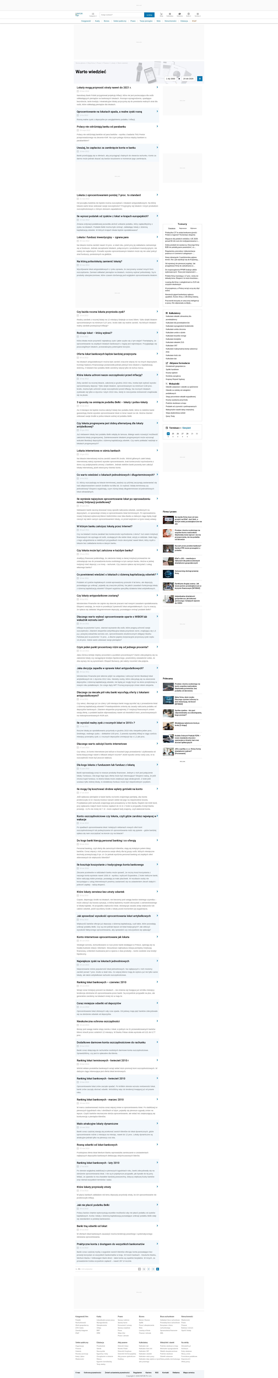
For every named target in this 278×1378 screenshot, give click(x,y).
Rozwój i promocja (81, 1354)
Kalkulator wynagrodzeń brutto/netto (180, 326)
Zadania (78, 1351)
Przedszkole (101, 1346)
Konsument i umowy (125, 1325)
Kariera (148, 1372)
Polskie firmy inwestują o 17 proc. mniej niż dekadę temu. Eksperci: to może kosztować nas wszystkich (181, 277)
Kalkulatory (174, 313)
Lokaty (113, 63)
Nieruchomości (170, 21)
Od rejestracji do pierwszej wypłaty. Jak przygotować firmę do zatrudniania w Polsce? (180, 265)
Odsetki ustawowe (166, 1356)
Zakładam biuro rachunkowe (170, 1320)
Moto (159, 21)
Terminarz (174, 427)
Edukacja (184, 21)
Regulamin (137, 1372)
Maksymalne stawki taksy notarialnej (180, 410)
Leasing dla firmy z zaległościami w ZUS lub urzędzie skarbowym (182, 283)
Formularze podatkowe (189, 1356)
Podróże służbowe (166, 1354)
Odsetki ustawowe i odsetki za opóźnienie (182, 387)
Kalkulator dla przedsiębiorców (178, 323)
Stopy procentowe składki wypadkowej (181, 397)
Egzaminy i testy (102, 1354)
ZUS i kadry (79, 1328)
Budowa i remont (187, 1328)
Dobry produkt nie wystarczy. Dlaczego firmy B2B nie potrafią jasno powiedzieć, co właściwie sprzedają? (182, 246)
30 (197, 434)
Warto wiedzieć (122, 63)
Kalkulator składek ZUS (175, 342)
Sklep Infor (121, 1333)
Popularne (171, 228)
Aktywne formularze (180, 363)
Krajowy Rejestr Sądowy (175, 379)
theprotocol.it (185, 1359)
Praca (120, 1330)
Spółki (141, 1322)
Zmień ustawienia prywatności (117, 1372)
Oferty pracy (185, 1361)
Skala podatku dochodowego (170, 1359)
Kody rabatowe (186, 1351)
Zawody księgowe (81, 1330)
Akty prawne (122, 1342)
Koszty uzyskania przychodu (177, 400)
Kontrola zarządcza (173, 376)
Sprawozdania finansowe (168, 1330)
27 (183, 434)
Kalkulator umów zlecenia (176, 329)
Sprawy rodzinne (123, 1320)
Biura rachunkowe (167, 1316)
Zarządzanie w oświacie (105, 1356)
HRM (98, 1333)
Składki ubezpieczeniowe (168, 1351)
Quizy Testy (170, 416)
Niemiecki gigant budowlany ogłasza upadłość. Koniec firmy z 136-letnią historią (181, 296)
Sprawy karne (122, 1322)
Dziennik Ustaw (123, 1346)
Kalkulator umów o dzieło (175, 332)
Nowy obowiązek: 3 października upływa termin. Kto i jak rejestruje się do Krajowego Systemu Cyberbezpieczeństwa (182, 258)
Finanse (106, 63)
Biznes (106, 21)
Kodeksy (121, 1359)
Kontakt (165, 1372)
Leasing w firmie (144, 1330)
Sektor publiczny (119, 21)
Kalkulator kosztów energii (176, 336)
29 (192, 434)
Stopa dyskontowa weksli (175, 413)
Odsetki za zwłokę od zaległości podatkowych (178, 391)
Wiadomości (185, 1320)
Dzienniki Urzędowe (124, 1351)
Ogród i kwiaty (186, 1330)
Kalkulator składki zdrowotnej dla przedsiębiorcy (178, 317)
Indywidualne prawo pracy (106, 1320)
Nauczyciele (101, 1351)
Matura (99, 1359)
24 (168, 434)
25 (173, 434)
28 (187, 434)
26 (178, 434)
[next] (157, 1269)
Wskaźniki (174, 383)
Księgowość (86, 21)
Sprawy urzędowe (124, 1328)
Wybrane (193, 228)
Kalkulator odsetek (145, 1354)
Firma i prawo (170, 511)
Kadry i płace (79, 1356)
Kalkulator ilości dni (173, 355)
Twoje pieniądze (146, 21)
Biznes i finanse (144, 1320)
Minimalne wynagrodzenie (169, 1348)
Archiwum (184, 1348)
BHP (98, 1330)
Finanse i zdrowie (145, 1333)
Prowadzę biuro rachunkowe (170, 1322)
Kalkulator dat (171, 359)
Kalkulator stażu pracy (146, 1356)
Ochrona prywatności (92, 1372)
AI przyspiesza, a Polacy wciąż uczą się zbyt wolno (182, 289)
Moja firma (91, 63)
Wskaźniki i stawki (167, 1342)
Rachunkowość (80, 1322)
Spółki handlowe (172, 369)
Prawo (133, 21)
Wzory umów (185, 1354)
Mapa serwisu (188, 1372)
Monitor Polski (122, 1348)
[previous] (139, 1269)
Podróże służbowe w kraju (176, 403)
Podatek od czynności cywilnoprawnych (181, 406)
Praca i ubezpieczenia (146, 1325)
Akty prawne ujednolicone (126, 1356)
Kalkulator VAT (171, 346)
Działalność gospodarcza (175, 366)
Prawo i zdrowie (123, 1335)
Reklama (176, 1372)
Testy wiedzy (101, 1364)
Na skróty (185, 1342)
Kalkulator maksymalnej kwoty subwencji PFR (181, 350)
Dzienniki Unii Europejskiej (127, 1354)
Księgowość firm (81, 1316)
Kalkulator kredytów (173, 339)
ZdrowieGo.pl (186, 1346)
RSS (156, 1372)
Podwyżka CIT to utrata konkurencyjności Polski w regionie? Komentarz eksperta (181, 234)
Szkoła (99, 1348)
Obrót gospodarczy (82, 1325)
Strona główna (80, 63)
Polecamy (168, 678)
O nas (77, 1372)
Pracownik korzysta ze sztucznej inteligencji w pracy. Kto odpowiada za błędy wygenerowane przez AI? (182, 302)
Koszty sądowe (172, 373)
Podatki (78, 1320)
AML (161, 1333)
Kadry (97, 21)
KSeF (194, 21)
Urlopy (99, 1328)
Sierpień (186, 427)
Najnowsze (183, 228)
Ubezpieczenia (102, 1325)
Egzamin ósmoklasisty (104, 1361)
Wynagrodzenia (102, 1322)
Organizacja (79, 1346)
